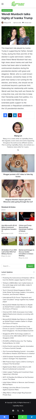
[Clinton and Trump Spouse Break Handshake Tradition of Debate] (26, 218)
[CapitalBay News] (18, 3)
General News (7, 10)
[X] (10, 115)
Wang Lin (6, 22)
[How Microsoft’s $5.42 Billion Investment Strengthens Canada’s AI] (9, 218)
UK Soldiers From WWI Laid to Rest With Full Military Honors (9, 252)
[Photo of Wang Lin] (3, 22)
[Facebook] (5, 115)
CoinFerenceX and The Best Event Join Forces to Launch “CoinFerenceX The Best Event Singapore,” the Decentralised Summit (18, 329)
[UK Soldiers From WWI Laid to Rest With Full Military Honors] (9, 242)
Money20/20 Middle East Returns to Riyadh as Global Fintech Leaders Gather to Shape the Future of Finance (18, 307)
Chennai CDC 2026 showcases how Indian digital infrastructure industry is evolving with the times (18, 314)
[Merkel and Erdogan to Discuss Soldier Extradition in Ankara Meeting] (26, 242)
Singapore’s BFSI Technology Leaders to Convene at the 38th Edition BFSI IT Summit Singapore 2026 (18, 336)
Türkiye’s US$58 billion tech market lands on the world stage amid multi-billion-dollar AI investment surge (18, 285)
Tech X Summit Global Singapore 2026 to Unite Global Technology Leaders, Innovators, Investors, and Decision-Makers (18, 292)
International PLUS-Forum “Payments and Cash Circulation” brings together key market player (18, 300)
